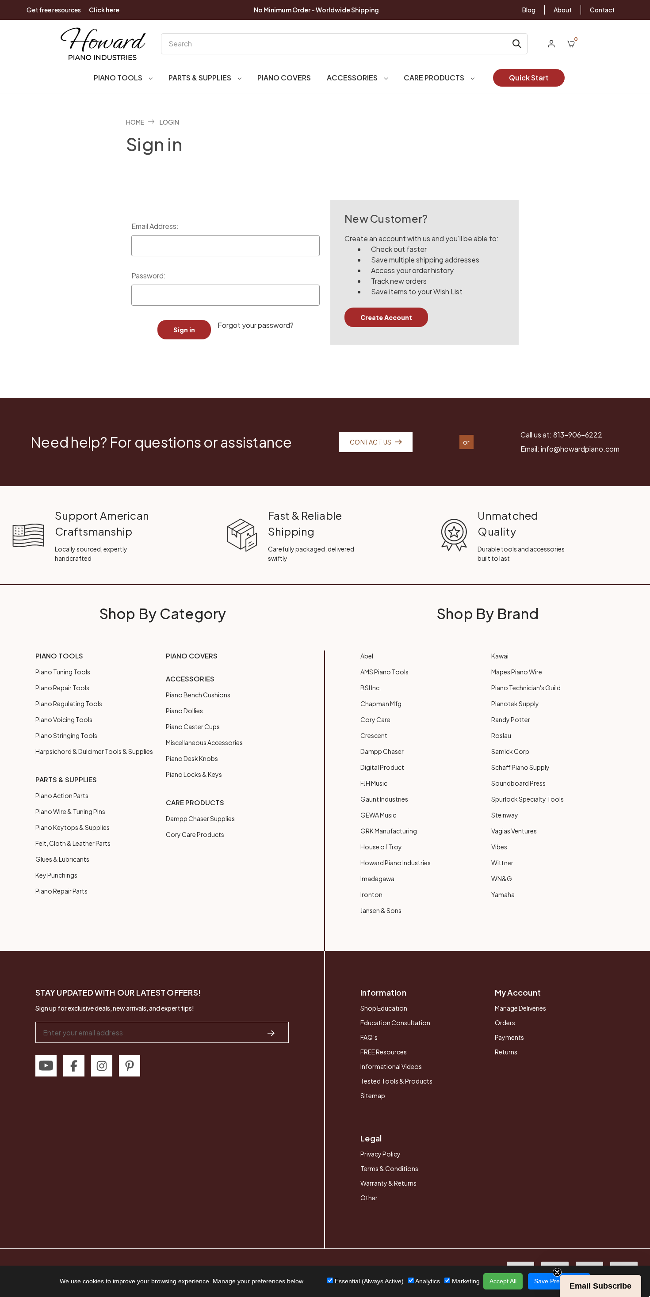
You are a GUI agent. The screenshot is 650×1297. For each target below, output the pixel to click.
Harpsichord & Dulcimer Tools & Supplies (94, 751)
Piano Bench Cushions (198, 695)
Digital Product (382, 767)
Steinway (504, 815)
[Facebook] (73, 1065)
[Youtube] (46, 1065)
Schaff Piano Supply (520, 767)
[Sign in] (551, 43)
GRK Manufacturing (388, 831)
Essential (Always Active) (368, 1281)
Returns (506, 1052)
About (563, 10)
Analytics (427, 1281)
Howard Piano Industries (395, 863)
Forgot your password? (256, 325)
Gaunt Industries (384, 799)
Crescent (373, 735)
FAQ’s (369, 1037)
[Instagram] (101, 1065)
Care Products (435, 77)
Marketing (465, 1281)
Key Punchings (56, 875)
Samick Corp (510, 751)
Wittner (502, 863)
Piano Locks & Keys (194, 774)
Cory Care (375, 719)
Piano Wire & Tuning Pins (70, 811)
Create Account (386, 317)
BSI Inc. (370, 688)
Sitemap (372, 1095)
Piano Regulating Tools (68, 703)
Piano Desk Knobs (192, 758)
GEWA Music (378, 815)
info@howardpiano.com (580, 448)
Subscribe (570, 1263)
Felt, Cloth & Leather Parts (73, 843)
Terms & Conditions (389, 1168)
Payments (509, 1037)
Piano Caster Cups (193, 726)
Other (369, 1198)
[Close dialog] (630, 1125)
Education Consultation (395, 1023)
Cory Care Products (195, 834)
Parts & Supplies (200, 77)
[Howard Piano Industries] (103, 43)
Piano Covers (284, 77)
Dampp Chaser (382, 751)
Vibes (499, 847)
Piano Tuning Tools (62, 672)
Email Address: (155, 226)
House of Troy (381, 847)
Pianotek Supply (515, 703)
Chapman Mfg (380, 703)
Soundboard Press (518, 783)
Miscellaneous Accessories (204, 742)
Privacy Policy (380, 1154)
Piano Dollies (184, 711)
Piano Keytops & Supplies (72, 827)
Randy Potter (510, 719)
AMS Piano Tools (384, 672)
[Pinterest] (129, 1065)
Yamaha (503, 894)
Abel (366, 656)
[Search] (517, 43)
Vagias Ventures (514, 831)
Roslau (501, 735)
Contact (602, 10)
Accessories (353, 77)
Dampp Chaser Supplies (200, 818)
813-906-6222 (577, 434)
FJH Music (373, 783)
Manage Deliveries (520, 1008)
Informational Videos (391, 1066)
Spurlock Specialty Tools (527, 799)
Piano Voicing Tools (63, 719)
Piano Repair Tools (62, 688)
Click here (104, 10)
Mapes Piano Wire (516, 672)
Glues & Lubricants (62, 859)
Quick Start (529, 77)
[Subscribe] (271, 1032)
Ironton (371, 894)
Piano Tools (119, 77)
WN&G (501, 878)
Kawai (500, 656)
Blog (528, 10)
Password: (148, 275)
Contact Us (371, 442)
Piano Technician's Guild (526, 688)
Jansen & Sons (380, 910)
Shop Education (383, 1008)
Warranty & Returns (388, 1183)
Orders (505, 1023)
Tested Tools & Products (396, 1081)
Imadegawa (377, 878)
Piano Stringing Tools (66, 735)
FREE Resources (383, 1052)
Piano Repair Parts (61, 891)
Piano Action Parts (61, 795)
